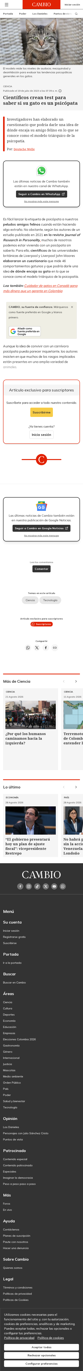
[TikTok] (37, 886)
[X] (46, 886)
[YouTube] (54, 886)
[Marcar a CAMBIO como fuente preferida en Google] (41, 331)
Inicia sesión (41, 435)
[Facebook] (20, 886)
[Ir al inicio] (41, 4)
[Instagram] (29, 886)
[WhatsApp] (63, 886)
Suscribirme (42, 412)
